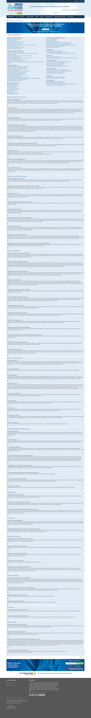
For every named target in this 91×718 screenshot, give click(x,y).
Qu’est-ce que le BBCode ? (12, 84)
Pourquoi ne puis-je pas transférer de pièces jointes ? (17, 74)
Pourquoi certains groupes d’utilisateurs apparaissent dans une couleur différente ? (61, 45)
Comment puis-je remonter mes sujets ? (14, 80)
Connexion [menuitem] (81, 1)
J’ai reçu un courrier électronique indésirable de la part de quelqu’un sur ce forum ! (61, 53)
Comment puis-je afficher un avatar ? (14, 59)
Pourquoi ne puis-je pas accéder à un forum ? (15, 73)
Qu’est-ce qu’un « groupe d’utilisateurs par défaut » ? (55, 46)
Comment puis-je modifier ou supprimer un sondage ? (17, 72)
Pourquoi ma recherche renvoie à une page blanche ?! (56, 63)
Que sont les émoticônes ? (12, 86)
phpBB (13, 700)
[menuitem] (30, 16)
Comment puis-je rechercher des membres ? (54, 65)
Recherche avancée (11, 683)
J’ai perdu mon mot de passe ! (12, 46)
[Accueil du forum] (16, 7)
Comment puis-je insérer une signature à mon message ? (17, 68)
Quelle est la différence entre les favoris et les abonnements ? (57, 69)
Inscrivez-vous (45, 29)
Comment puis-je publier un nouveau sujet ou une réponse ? (18, 66)
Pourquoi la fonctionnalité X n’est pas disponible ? (55, 82)
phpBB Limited (36, 625)
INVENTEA (20, 701)
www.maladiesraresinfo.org (41, 692)
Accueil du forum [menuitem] (11, 16)
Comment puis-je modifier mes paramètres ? (15, 52)
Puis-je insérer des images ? (12, 87)
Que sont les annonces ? (11, 90)
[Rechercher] (80, 10)
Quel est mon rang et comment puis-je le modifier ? (16, 60)
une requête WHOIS (32, 641)
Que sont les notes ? (11, 91)
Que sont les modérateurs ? (51, 40)
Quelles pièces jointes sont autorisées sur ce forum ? (55, 76)
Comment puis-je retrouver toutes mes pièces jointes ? (56, 78)
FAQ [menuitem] (17, 16)
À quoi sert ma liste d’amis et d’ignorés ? (53, 56)
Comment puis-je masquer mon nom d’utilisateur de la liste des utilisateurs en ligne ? (22, 53)
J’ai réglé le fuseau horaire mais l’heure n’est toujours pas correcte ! (19, 55)
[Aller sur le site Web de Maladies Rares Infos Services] (74, 669)
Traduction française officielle (12, 703)
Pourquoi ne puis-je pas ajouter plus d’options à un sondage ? (18, 71)
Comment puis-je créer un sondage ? (14, 70)
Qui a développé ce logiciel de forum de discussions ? (56, 81)
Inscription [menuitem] (76, 1)
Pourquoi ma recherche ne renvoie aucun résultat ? (55, 62)
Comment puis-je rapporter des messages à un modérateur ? (18, 77)
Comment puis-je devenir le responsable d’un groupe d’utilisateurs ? (58, 43)
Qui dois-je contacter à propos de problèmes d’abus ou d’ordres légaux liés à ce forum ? (62, 83)
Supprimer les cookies (12, 685)
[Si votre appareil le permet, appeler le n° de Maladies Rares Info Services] (74, 663)
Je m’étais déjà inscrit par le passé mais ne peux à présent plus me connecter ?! (21, 45)
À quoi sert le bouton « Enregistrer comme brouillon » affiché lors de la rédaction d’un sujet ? (24, 78)
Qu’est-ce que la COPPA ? (12, 40)
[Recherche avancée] (82, 10)
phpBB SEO (14, 707)
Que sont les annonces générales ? (13, 89)
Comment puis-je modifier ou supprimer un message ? (17, 67)
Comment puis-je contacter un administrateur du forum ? (56, 85)
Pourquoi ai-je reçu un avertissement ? (14, 76)
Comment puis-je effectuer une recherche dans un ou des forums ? (58, 61)
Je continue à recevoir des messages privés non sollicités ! (56, 52)
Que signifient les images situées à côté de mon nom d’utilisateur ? (19, 58)
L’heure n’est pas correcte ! (12, 54)
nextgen (24, 701)
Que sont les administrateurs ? (51, 39)
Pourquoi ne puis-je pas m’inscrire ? (13, 41)
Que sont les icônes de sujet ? (12, 93)
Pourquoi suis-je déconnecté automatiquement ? (16, 47)
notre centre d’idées (71, 633)
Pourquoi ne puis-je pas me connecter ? (14, 43)
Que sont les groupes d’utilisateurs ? (52, 41)
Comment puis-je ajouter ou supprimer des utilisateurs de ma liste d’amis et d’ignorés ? (62, 58)
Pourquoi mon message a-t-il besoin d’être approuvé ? (17, 79)
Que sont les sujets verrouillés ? (13, 92)
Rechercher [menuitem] (22, 16)
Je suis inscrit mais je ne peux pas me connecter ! (16, 42)
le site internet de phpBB (11, 212)
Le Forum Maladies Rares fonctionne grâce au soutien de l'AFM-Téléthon (55, 673)
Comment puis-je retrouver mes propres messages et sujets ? (57, 66)
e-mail (72, 666)
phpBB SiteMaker (10, 705)
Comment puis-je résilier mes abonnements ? (54, 73)
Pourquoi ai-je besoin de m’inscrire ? (14, 39)
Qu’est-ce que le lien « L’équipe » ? (52, 47)
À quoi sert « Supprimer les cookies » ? (14, 48)
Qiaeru (19, 703)
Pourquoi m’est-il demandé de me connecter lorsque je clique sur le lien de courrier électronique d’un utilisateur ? (25, 62)
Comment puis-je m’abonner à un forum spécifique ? (55, 72)
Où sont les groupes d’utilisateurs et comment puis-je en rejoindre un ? (59, 42)
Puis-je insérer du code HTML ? (13, 85)
